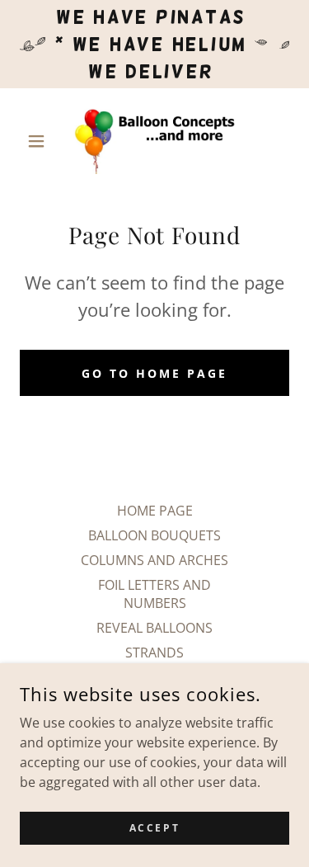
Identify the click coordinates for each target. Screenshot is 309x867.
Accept (154, 828)
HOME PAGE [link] (155, 511)
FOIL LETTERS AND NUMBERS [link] (154, 594)
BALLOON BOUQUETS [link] (154, 535)
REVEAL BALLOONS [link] (154, 628)
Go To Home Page (154, 373)
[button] (40, 141)
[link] (154, 141)
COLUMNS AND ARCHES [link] (154, 560)
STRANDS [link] (154, 652)
